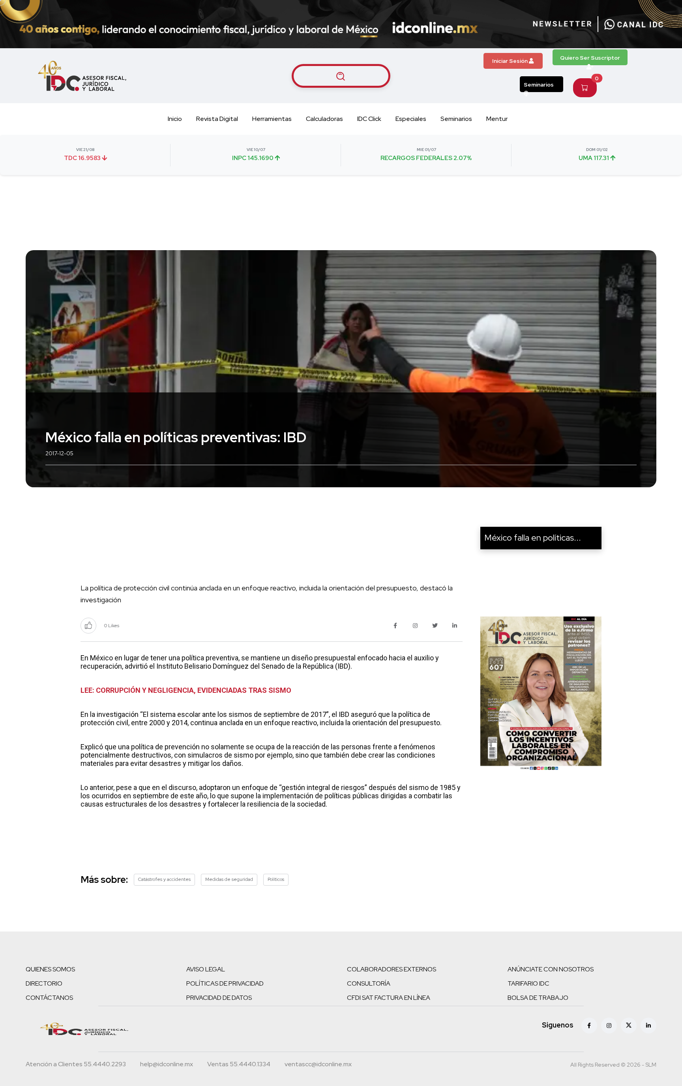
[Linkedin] (648, 1025)
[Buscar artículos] (341, 76)
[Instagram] (609, 1025)
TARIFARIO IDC (528, 983)
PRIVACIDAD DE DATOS (219, 998)
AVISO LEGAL (205, 969)
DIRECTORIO (44, 983)
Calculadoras (324, 119)
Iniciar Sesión (510, 60)
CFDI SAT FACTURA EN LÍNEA (388, 998)
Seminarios (539, 84)
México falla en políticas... (532, 537)
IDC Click (369, 119)
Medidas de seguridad (229, 879)
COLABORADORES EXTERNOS (391, 969)
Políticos (276, 879)
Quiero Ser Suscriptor (590, 57)
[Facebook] (589, 1025)
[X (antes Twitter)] (629, 1025)
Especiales (410, 119)
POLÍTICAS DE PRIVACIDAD (225, 983)
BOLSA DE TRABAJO (538, 998)
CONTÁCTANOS (49, 998)
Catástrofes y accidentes (164, 879)
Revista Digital (217, 119)
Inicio (175, 119)
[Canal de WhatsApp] (633, 24)
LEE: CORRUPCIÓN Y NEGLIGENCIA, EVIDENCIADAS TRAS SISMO (186, 690)
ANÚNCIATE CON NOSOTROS (551, 969)
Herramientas (272, 119)
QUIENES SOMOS (50, 969)
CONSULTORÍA (368, 983)
